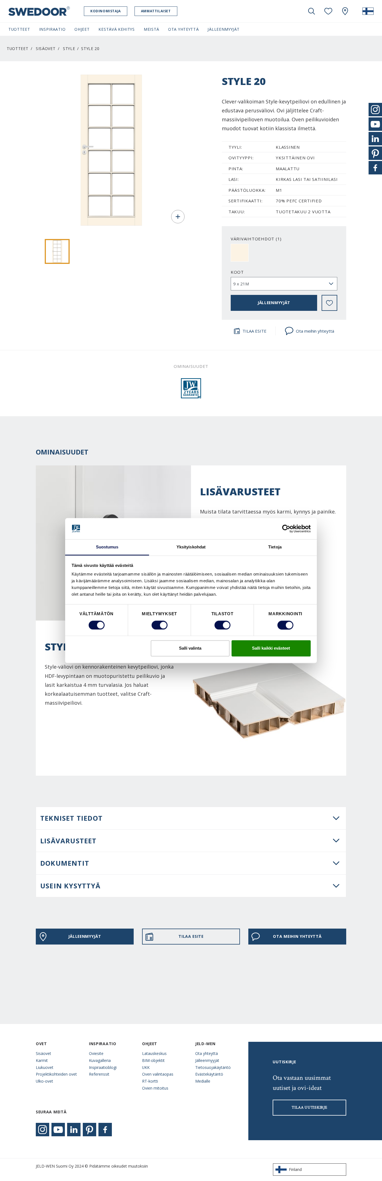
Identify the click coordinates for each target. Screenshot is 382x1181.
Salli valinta (190, 648)
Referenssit (99, 1074)
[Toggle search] (311, 11)
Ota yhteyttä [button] (183, 29)
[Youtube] (58, 1129)
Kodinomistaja (105, 11)
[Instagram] (42, 1129)
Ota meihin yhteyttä (315, 331)
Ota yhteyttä (206, 1053)
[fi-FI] (368, 11)
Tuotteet (18, 48)
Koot (237, 272)
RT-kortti (150, 1081)
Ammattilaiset (156, 11)
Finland (295, 1169)
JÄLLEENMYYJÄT (274, 302)
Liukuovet (44, 1067)
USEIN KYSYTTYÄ (70, 885)
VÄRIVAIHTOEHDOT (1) (256, 239)
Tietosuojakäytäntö (213, 1067)
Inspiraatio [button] (52, 29)
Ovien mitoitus (155, 1088)
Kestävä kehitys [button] (116, 29)
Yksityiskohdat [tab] (191, 547)
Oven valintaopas (157, 1074)
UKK (146, 1067)
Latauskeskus (154, 1053)
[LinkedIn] (74, 1129)
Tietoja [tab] (275, 547)
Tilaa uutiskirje (309, 1107)
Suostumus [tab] (107, 547)
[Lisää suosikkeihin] (329, 303)
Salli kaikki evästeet (271, 648)
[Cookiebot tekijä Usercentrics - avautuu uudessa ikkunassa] (286, 528)
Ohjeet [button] (81, 29)
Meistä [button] (151, 29)
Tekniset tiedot (71, 818)
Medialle (202, 1081)
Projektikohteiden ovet (56, 1074)
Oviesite (96, 1053)
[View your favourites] (328, 11)
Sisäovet (46, 48)
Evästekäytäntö (209, 1074)
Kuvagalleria (100, 1060)
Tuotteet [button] (19, 29)
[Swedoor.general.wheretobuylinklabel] (345, 11)
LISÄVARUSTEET (68, 840)
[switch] (160, 625)
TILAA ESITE (254, 331)
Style (69, 48)
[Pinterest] (89, 1129)
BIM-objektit (153, 1060)
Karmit (42, 1060)
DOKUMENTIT (64, 863)
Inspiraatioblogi (103, 1067)
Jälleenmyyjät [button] (223, 29)
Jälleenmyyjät (207, 1060)
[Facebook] (105, 1129)
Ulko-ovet (44, 1081)
